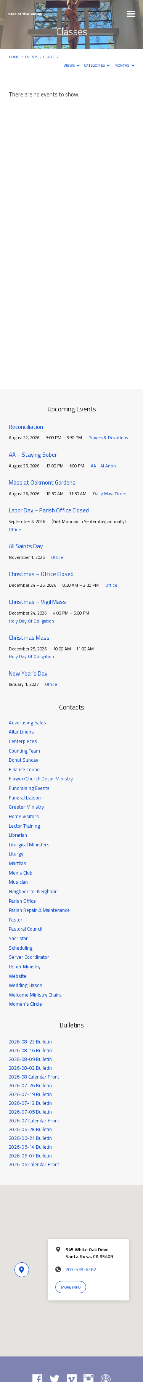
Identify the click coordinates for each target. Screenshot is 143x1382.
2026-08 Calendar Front (34, 1076)
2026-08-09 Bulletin (30, 1059)
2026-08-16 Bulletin (30, 1050)
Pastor (15, 919)
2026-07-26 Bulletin (30, 1085)
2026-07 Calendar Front (34, 1120)
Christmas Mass (29, 637)
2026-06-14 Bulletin (30, 1147)
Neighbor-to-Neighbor (33, 891)
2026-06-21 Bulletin (30, 1138)
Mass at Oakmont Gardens (42, 482)
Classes (50, 57)
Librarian (18, 835)
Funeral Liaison (25, 797)
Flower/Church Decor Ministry (41, 778)
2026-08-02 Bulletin (30, 1068)
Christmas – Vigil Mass (37, 601)
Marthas (17, 863)
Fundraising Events (29, 788)
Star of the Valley (25, 14)
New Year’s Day (28, 673)
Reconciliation (26, 426)
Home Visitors (24, 816)
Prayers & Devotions (108, 437)
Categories (95, 65)
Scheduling (20, 948)
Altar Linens (21, 731)
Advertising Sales (27, 722)
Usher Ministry (24, 966)
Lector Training (24, 826)
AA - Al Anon (103, 465)
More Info (70, 1287)
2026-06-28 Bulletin (30, 1129)
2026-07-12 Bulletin (30, 1103)
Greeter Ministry (26, 807)
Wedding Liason (25, 985)
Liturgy (16, 853)
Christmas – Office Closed (41, 574)
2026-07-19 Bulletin (30, 1094)
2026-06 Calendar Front (34, 1164)
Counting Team (24, 750)
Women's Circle (25, 1004)
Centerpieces (23, 741)
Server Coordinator (29, 957)
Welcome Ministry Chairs (35, 994)
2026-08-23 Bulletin (30, 1041)
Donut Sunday (23, 760)
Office (15, 529)
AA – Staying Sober (33, 454)
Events (31, 57)
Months (122, 65)
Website (17, 976)
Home (14, 57)
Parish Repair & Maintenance (39, 910)
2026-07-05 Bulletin (30, 1112)
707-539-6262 (81, 1269)
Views (70, 65)
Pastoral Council (25, 929)
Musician (18, 882)
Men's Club (20, 872)
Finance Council (25, 769)
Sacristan (19, 938)
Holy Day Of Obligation (31, 621)
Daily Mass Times (109, 493)
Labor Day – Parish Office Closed (49, 510)
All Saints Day (26, 546)
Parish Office (22, 901)
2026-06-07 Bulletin (30, 1155)
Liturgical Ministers (29, 844)
